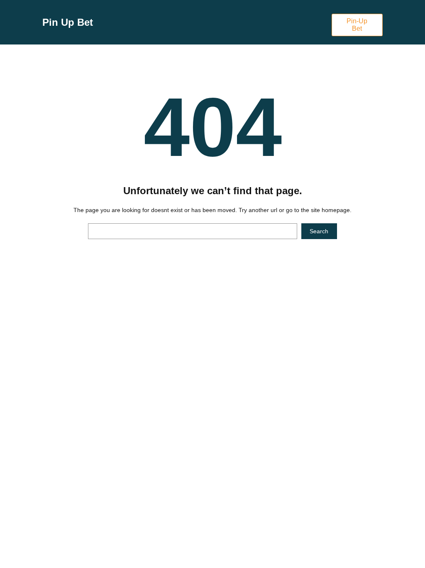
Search (319, 231)
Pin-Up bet (357, 24)
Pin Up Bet (67, 22)
